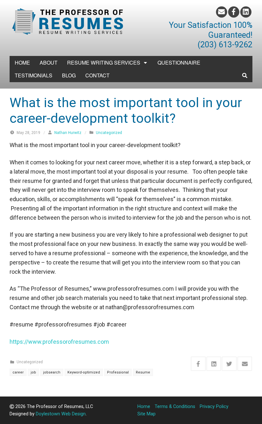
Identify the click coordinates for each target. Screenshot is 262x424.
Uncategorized (109, 132)
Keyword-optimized (83, 372)
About (49, 62)
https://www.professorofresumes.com (59, 341)
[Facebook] (233, 12)
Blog (69, 75)
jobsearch (51, 372)
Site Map (146, 414)
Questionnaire (179, 62)
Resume (143, 372)
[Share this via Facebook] (198, 364)
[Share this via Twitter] (229, 364)
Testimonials (33, 75)
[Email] (221, 12)
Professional (118, 372)
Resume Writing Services (103, 62)
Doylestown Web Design (61, 414)
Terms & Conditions (175, 406)
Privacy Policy (214, 406)
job (33, 372)
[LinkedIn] (245, 12)
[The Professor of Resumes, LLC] (68, 20)
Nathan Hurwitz (67, 132)
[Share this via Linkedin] (213, 364)
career (18, 372)
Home (22, 62)
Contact (97, 75)
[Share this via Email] (244, 364)
